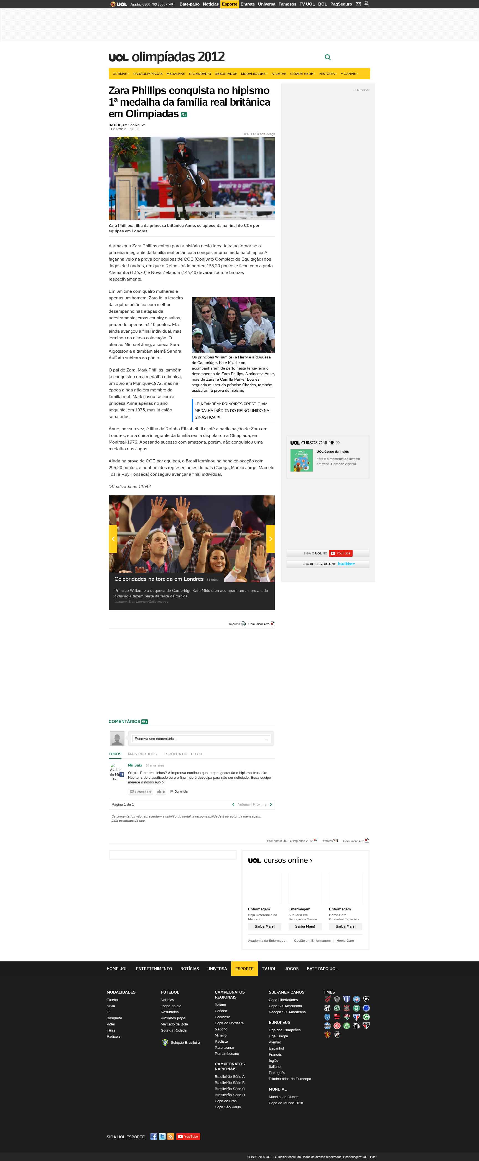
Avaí (346, 999)
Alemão (275, 1042)
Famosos (287, 4)
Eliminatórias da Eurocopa (290, 1078)
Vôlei (111, 1024)
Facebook (154, 1136)
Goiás (366, 1016)
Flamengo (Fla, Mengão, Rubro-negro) (337, 1016)
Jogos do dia (171, 1006)
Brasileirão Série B (230, 1082)
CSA (327, 1016)
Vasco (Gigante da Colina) (337, 1034)
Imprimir (234, 624)
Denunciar (181, 791)
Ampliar (257, 502)
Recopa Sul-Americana (287, 1012)
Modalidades (253, 74)
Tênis (111, 1030)
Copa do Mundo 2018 (286, 1103)
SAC (171, 4)
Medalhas (176, 74)
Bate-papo (190, 4)
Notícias (211, 4)
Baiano (220, 1004)
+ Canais (348, 74)
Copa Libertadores (283, 999)
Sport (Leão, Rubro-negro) (327, 1034)
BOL (322, 4)
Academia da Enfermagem (268, 940)
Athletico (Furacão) (327, 999)
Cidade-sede (301, 74)
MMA (111, 1006)
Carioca (221, 1011)
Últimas (120, 74)
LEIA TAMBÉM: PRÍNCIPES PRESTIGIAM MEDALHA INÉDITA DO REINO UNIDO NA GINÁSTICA (232, 410)
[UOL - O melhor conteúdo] (117, 6)
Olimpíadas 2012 (178, 56)
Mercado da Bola (174, 1024)
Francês (275, 1054)
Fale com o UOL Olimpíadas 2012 (290, 840)
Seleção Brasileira (185, 1042)
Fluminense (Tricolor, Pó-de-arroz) (346, 1016)
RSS (171, 1136)
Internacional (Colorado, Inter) (337, 1025)
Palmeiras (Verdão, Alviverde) (346, 1025)
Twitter (163, 1136)
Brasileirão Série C (230, 1088)
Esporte (229, 4)
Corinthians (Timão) (346, 1008)
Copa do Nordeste (229, 1023)
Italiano (275, 1066)
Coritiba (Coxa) (356, 1008)
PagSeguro (341, 4)
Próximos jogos (173, 1018)
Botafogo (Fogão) (366, 999)
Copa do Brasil (226, 1101)
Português (277, 1072)
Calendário (200, 74)
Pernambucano (227, 1053)
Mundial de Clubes (284, 1096)
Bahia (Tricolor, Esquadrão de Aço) (356, 999)
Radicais (114, 1036)
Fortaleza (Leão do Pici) (356, 1016)
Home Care (345, 940)
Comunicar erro (258, 624)
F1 (109, 1012)
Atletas (279, 74)
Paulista (221, 1041)
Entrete (248, 4)
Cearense (222, 1017)
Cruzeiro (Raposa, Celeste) (366, 1008)
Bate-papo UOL (322, 968)
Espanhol (276, 1048)
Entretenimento (154, 968)
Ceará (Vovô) (327, 1008)
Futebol (113, 999)
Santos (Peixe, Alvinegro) (356, 1025)
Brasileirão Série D (230, 1095)
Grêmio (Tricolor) (327, 1025)
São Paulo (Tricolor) (366, 1025)
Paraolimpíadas (148, 74)
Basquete (114, 1018)
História (327, 74)
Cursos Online (318, 443)
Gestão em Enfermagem (312, 940)
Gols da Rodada (174, 1030)
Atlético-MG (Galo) (337, 999)
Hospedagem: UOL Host (359, 1157)
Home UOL (117, 968)
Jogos (292, 968)
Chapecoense (337, 1008)
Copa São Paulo (228, 1107)
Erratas (328, 840)
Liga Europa (278, 1036)
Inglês (274, 1060)
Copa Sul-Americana (285, 1006)
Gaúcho (221, 1029)
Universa (266, 4)
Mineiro (220, 1035)
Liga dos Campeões (285, 1030)
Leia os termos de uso (128, 820)
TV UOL (307, 4)
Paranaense (224, 1047)
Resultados (226, 74)
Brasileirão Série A (230, 1076)
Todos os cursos (351, 862)
